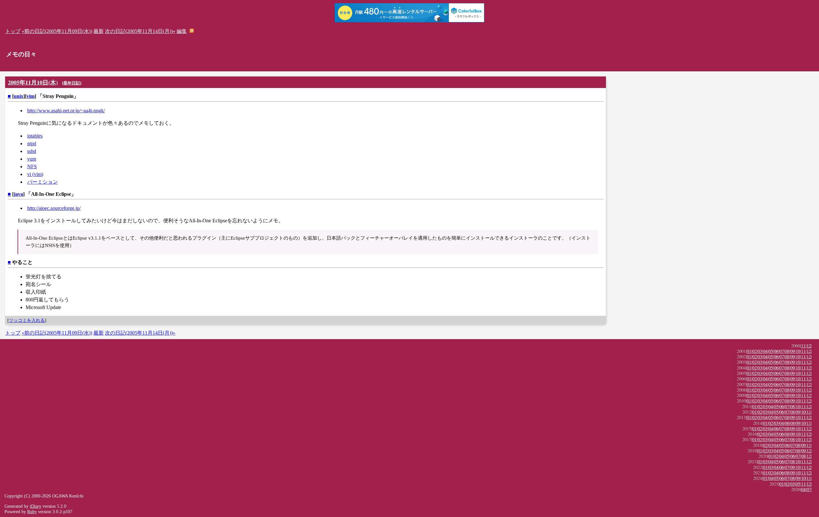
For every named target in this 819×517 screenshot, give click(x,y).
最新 (98, 31)
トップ (12, 31)
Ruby (32, 511)
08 (787, 351)
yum (31, 159)
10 (798, 351)
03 (760, 351)
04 (765, 351)
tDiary (35, 506)
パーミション (42, 182)
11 (803, 346)
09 (792, 351)
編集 (182, 31)
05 (770, 351)
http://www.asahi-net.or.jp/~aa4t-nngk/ (66, 110)
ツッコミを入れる (27, 320)
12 (809, 346)
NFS (32, 166)
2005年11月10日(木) (33, 82)
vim (31, 96)
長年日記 (71, 83)
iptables (35, 136)
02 (754, 351)
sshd (31, 151)
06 (776, 351)
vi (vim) (35, 174)
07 (781, 351)
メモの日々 (21, 54)
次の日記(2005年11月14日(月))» (140, 31)
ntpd (31, 143)
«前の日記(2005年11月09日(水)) (57, 31)
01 (749, 351)
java (18, 194)
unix (18, 96)
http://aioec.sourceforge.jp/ (54, 208)
